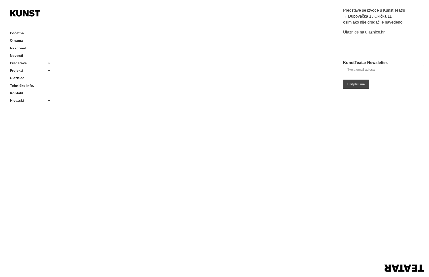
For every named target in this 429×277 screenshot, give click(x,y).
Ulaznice (17, 78)
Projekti (16, 70)
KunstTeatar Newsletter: (365, 63)
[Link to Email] (349, 47)
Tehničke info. (22, 86)
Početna (17, 33)
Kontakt (16, 93)
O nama (16, 40)
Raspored (18, 48)
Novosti (16, 56)
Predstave (18, 63)
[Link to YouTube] (376, 47)
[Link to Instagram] (390, 47)
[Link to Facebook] (362, 47)
